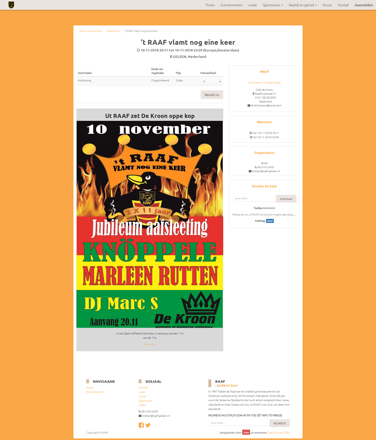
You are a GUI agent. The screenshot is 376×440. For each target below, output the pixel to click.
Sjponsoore (145, 400)
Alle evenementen (90, 31)
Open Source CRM (278, 432)
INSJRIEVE (279, 423)
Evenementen (94, 392)
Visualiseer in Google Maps (264, 82)
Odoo (246, 432)
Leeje (142, 392)
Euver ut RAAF (227, 385)
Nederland (113, 31)
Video (142, 405)
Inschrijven (286, 199)
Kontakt (143, 387)
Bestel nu (212, 94)
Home (90, 387)
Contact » (149, 344)
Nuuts (142, 396)
